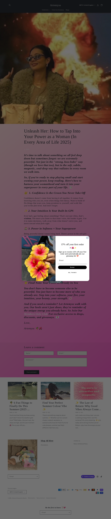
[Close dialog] (87, 238)
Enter (72, 267)
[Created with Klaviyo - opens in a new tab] (55, 282)
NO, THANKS (72, 272)
